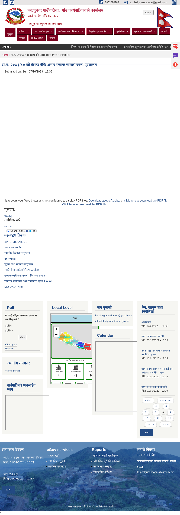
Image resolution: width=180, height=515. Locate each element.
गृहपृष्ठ (10, 34)
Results (9, 348)
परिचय (21, 31)
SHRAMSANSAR (15, 241)
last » (166, 424)
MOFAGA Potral (14, 286)
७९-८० (8, 226)
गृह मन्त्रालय (10, 258)
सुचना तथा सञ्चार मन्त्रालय (18, 264)
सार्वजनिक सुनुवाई (102, 466)
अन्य (147, 432)
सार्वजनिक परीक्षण (102, 472)
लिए (9, 325)
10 (146, 418)
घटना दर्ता (53, 455)
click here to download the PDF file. (146, 200)
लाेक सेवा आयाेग (12, 247)
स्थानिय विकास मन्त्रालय (17, 253)
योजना (52, 38)
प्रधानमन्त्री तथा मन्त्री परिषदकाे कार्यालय (25, 275)
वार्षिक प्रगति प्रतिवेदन (105, 455)
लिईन (10, 330)
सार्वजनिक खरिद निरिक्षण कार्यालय (21, 269)
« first (148, 400)
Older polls (11, 344)
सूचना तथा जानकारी (142, 31)
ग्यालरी (164, 31)
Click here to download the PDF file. (84, 204)
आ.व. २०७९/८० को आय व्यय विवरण (23, 457)
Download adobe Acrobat (105, 200)
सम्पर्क (22, 38)
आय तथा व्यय (10, 474)
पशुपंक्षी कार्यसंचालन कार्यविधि (154, 386)
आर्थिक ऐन (146, 322)
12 (169, 418)
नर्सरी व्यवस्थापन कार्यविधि (153, 336)
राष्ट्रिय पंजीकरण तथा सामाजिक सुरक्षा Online (28, 281)
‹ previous (165, 400)
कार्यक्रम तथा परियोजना (67, 31)
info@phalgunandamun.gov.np (112, 321)
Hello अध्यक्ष (37, 38)
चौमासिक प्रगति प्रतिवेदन (107, 461)
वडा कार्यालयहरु (40, 31)
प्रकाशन (8, 215)
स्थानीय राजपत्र (12, 370)
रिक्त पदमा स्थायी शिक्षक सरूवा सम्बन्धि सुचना (88, 46)
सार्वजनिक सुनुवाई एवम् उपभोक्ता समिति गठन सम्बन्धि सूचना (147, 46)
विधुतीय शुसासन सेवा (96, 31)
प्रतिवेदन (119, 31)
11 (158, 418)
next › (151, 424)
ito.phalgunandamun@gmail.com (113, 315)
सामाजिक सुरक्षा (56, 461)
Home (5, 54)
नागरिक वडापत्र (57, 466)
